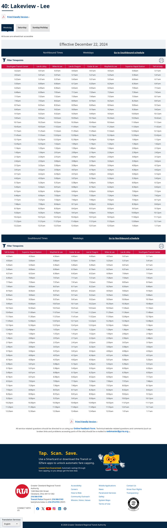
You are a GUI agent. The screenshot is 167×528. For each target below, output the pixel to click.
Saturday (22, 27)
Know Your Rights (134, 489)
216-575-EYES (54, 502)
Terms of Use (104, 504)
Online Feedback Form (84, 428)
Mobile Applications (107, 485)
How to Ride (76, 493)
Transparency (132, 493)
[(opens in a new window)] (37, 508)
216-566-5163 (57, 499)
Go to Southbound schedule (129, 52)
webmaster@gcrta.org (117, 431)
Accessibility (76, 485)
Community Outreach (80, 496)
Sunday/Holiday (40, 27)
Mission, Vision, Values (80, 500)
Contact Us (131, 485)
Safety (101, 496)
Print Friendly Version (85, 421)
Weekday (7, 27)
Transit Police (37, 499)
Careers (74, 489)
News (101, 489)
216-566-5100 (36, 496)
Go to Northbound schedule (124, 238)
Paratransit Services (107, 493)
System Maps (104, 500)
